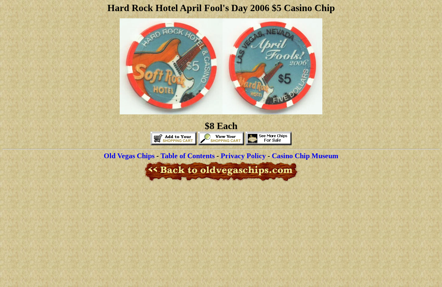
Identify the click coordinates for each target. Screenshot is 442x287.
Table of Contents (188, 156)
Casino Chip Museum (305, 156)
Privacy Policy (243, 156)
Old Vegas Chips (129, 156)
